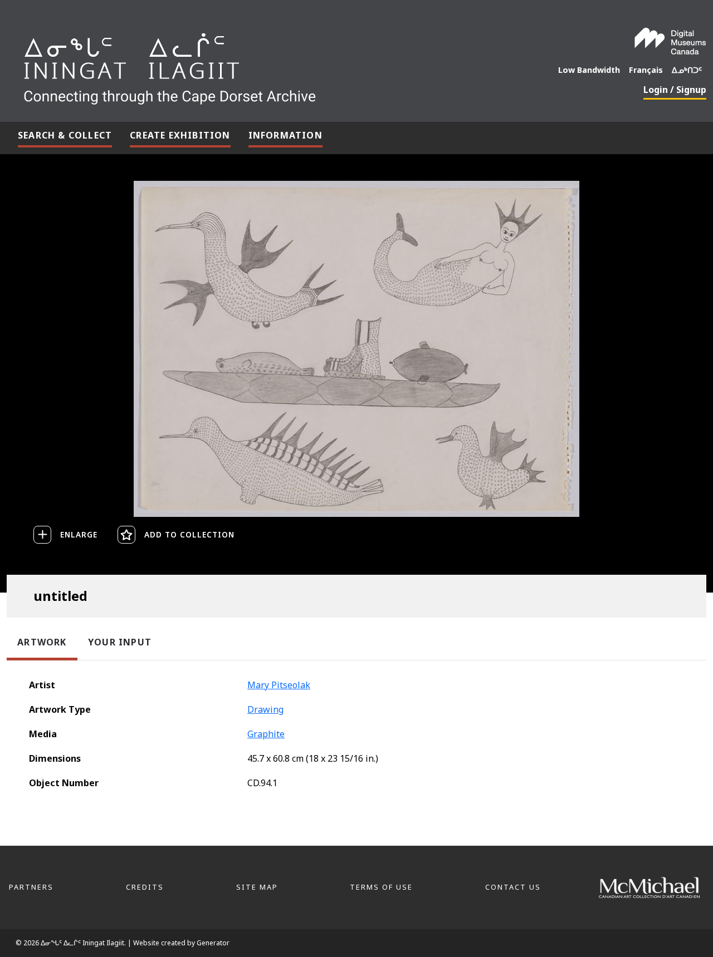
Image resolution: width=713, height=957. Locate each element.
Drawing (265, 709)
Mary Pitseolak (278, 685)
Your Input (120, 642)
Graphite (266, 734)
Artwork (41, 642)
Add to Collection (189, 534)
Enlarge (78, 534)
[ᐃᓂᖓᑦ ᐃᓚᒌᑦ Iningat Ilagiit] (253, 64)
